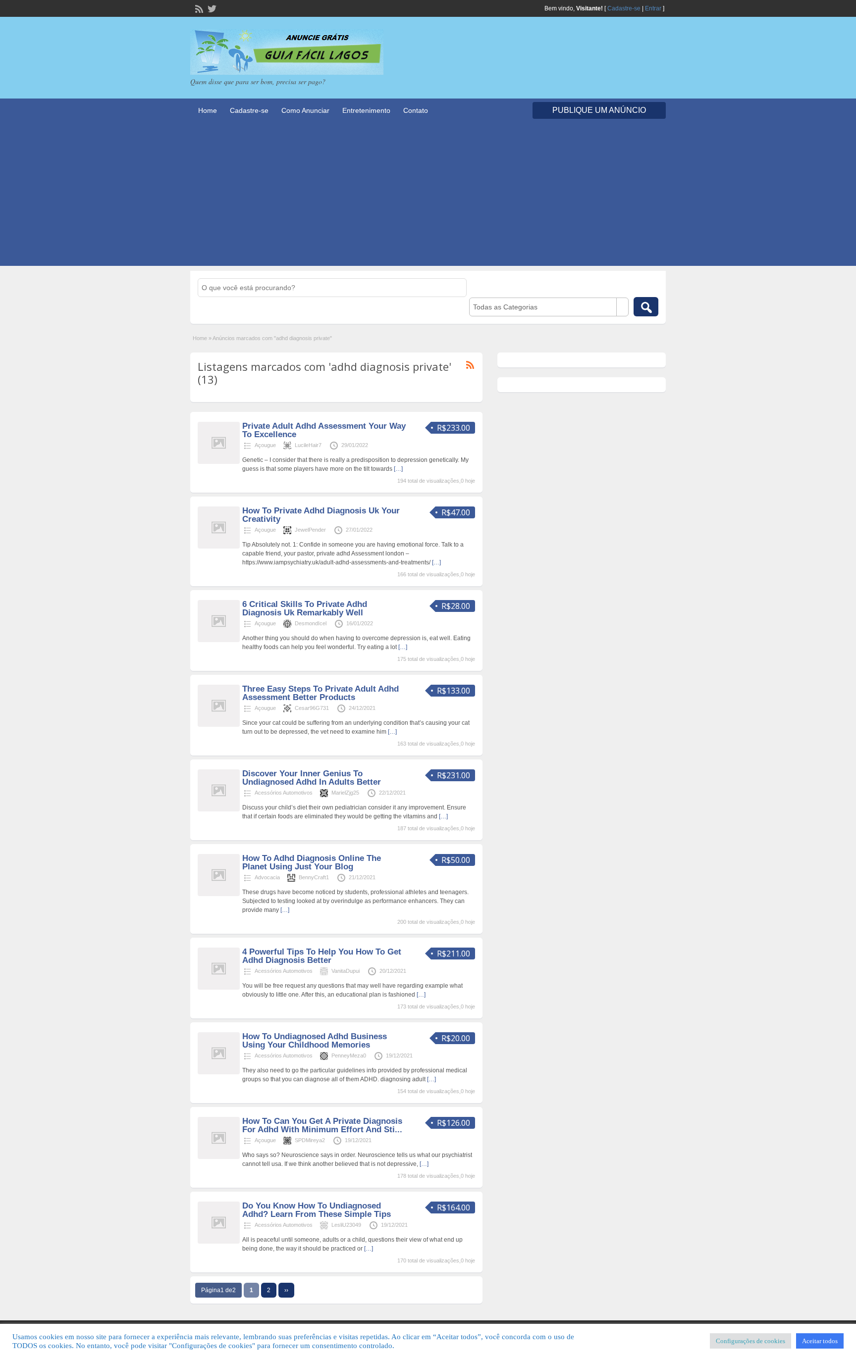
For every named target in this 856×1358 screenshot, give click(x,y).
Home (207, 110)
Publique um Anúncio (599, 110)
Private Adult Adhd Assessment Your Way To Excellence (324, 430)
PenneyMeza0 (348, 1055)
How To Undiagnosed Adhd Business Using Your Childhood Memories (314, 1041)
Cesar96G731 (312, 708)
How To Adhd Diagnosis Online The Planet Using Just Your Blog (311, 862)
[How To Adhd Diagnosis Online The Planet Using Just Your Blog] (219, 894)
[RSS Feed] (198, 8)
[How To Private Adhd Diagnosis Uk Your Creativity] (219, 546)
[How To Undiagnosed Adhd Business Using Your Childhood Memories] (219, 1072)
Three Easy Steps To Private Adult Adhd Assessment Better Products (320, 693)
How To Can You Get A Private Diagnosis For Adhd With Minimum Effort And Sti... (322, 1125)
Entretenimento (366, 110)
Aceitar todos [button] (820, 1341)
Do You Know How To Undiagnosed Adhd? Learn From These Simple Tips (316, 1210)
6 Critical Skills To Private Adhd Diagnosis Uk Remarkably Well (304, 608)
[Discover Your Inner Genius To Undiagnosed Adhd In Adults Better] (219, 809)
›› (286, 1290)
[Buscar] (646, 306)
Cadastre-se (624, 8)
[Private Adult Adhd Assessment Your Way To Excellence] (219, 461)
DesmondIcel (310, 623)
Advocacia (267, 877)
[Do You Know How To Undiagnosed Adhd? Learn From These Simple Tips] (219, 1241)
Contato (415, 110)
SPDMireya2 (310, 1140)
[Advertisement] (428, 196)
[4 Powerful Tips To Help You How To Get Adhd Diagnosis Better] (219, 987)
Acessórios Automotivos (284, 793)
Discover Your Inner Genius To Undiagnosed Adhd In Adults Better (311, 778)
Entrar (653, 8)
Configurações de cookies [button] (750, 1341)
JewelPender (310, 530)
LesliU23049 (346, 1225)
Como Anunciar (305, 110)
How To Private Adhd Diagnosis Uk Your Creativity (321, 515)
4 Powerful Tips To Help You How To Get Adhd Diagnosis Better (321, 956)
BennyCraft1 (314, 877)
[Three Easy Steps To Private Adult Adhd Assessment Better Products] (219, 724)
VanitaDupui (345, 971)
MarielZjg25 (345, 793)
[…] (398, 468)
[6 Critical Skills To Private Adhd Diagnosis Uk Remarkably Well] (219, 640)
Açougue (265, 445)
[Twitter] (211, 8)
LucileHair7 (308, 445)
